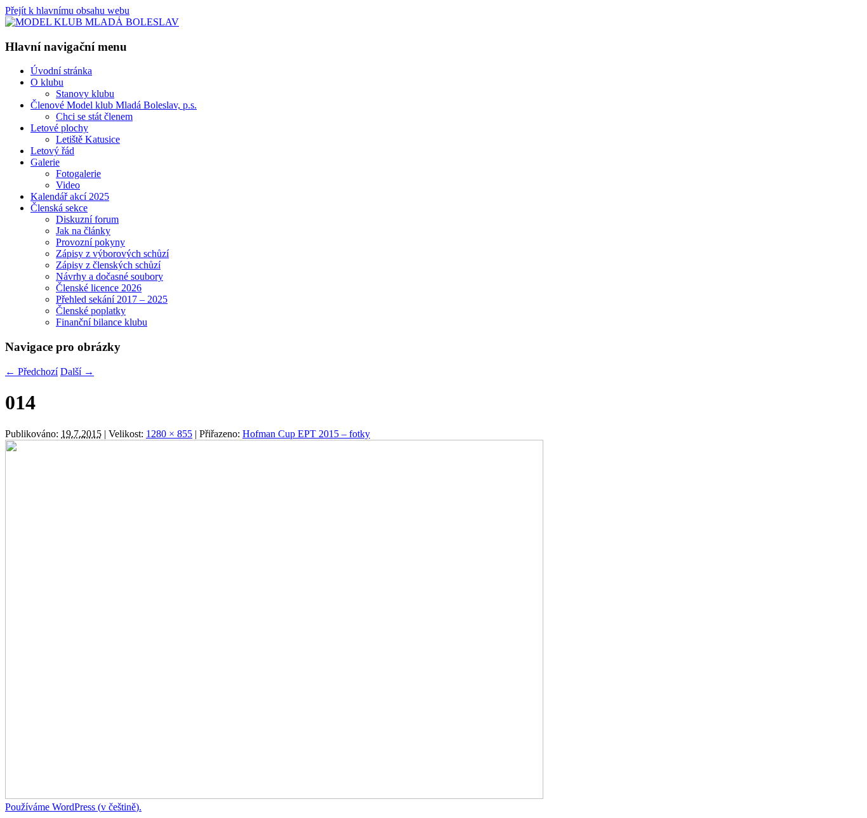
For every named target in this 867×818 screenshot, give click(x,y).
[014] (274, 795)
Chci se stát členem (94, 116)
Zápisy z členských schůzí (108, 265)
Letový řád (52, 150)
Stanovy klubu (85, 93)
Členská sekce (59, 207)
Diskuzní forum (87, 219)
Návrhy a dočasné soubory (109, 276)
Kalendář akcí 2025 (69, 196)
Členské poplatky (91, 310)
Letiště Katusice (88, 139)
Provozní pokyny (90, 242)
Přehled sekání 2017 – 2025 (112, 299)
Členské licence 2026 (99, 287)
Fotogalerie (78, 173)
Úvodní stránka (61, 70)
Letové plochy (59, 127)
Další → (77, 371)
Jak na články (83, 230)
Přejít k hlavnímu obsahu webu (67, 10)
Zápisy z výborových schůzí (112, 253)
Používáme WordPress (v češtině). (73, 807)
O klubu (46, 82)
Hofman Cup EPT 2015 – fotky (306, 433)
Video (68, 185)
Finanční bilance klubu (101, 322)
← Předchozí (31, 371)
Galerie (45, 162)
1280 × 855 (169, 433)
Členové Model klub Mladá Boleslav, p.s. (113, 105)
